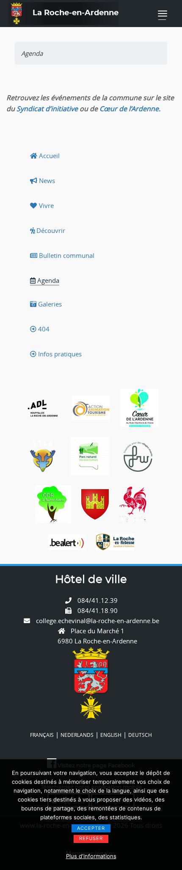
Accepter (91, 828)
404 (43, 329)
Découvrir (50, 230)
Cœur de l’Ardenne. (129, 108)
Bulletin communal (65, 255)
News (46, 180)
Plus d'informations (91, 856)
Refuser (91, 838)
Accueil (48, 155)
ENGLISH (110, 734)
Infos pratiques (59, 354)
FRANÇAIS (42, 734)
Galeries (49, 304)
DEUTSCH (140, 734)
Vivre (45, 205)
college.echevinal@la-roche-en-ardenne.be (97, 620)
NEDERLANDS (77, 734)
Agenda (47, 280)
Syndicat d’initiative (47, 108)
